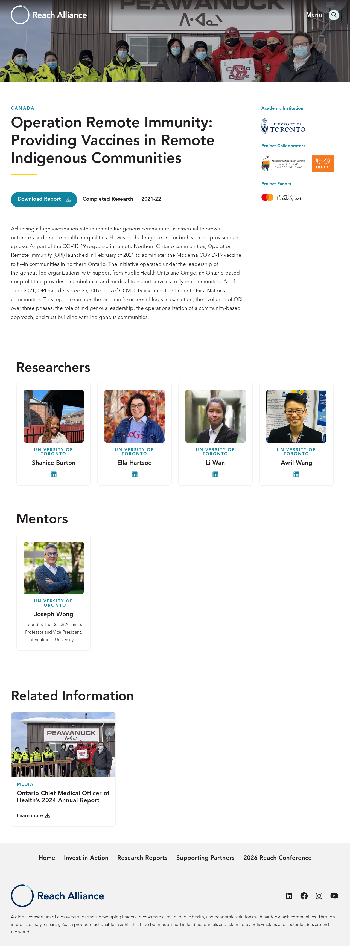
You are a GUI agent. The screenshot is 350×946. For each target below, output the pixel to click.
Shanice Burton (53, 463)
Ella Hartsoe (134, 463)
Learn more (30, 815)
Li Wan (215, 463)
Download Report (39, 199)
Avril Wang (296, 463)
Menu (314, 15)
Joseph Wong (53, 615)
